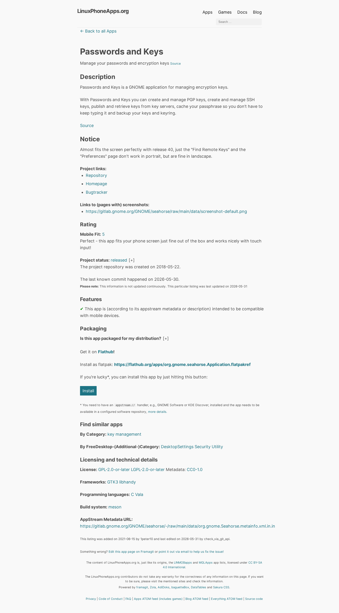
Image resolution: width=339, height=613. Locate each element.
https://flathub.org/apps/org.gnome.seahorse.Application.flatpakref (182, 364)
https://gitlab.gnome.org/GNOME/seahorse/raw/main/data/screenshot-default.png (166, 211)
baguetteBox (180, 587)
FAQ (128, 599)
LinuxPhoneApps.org (103, 11)
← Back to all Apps (98, 31)
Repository (96, 175)
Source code (254, 599)
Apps (207, 12)
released (119, 260)
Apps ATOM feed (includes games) (158, 599)
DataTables (198, 587)
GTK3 (112, 482)
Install (88, 390)
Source (175, 63)
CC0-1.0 (194, 469)
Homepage (96, 183)
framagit (142, 587)
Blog (257, 12)
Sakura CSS (221, 587)
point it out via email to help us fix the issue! (191, 551)
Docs (242, 12)
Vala (139, 494)
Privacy (91, 599)
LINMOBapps (183, 562)
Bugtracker (96, 192)
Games (225, 12)
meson (115, 506)
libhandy (127, 482)
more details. (157, 412)
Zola (153, 587)
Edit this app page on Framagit (131, 551)
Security (203, 446)
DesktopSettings (177, 446)
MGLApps (206, 562)
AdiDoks (164, 587)
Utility (217, 446)
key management (124, 434)
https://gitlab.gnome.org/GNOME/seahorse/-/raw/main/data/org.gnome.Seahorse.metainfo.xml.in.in (177, 526)
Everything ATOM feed (226, 599)
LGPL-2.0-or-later (148, 469)
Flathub (105, 351)
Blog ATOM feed (196, 599)
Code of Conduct (111, 599)
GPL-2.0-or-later (114, 469)
